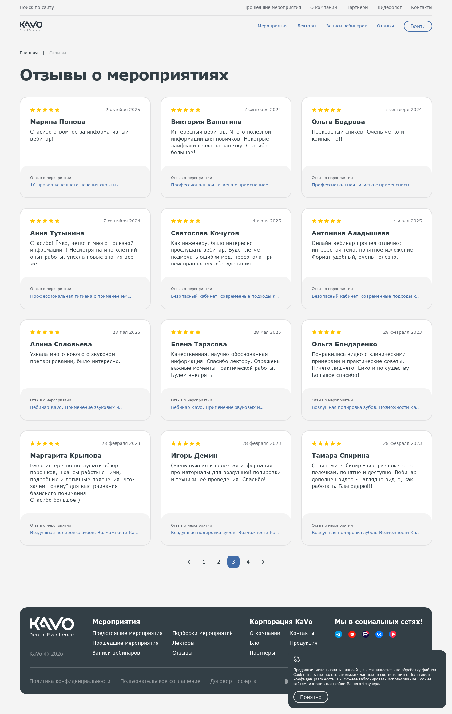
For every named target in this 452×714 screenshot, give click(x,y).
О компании (323, 7)
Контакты (421, 7)
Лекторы (306, 25)
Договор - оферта (233, 681)
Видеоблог (390, 7)
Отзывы (385, 25)
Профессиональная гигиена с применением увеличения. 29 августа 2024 (219, 185)
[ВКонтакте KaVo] (379, 634)
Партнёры (357, 7)
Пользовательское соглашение (160, 681)
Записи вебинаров (346, 25)
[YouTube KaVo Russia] (352, 634)
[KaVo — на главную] (52, 627)
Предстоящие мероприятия (128, 633)
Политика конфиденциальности (70, 681)
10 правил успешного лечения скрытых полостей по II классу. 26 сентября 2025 (76, 185)
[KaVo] (392, 634)
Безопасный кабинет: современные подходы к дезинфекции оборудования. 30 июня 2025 (223, 296)
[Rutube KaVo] (365, 634)
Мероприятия (272, 25)
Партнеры (262, 653)
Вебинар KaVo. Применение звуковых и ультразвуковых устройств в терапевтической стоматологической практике (81, 407)
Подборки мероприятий (202, 633)
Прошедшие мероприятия (272, 7)
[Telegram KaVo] (338, 634)
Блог (256, 643)
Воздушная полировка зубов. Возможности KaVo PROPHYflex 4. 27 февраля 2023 (367, 407)
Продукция (304, 643)
